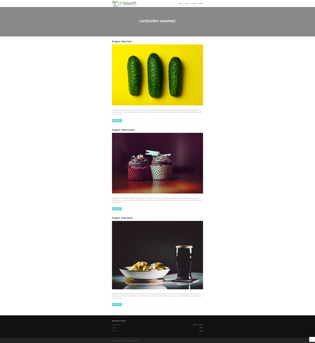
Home (180, 3)
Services (193, 3)
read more (116, 120)
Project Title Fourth (123, 129)
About (186, 3)
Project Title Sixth (122, 218)
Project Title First (122, 41)
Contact (201, 3)
